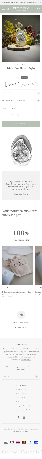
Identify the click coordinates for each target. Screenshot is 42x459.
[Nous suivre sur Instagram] (23, 417)
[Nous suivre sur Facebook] (18, 417)
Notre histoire (21, 393)
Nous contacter (21, 397)
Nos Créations (21, 389)
